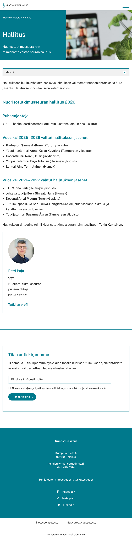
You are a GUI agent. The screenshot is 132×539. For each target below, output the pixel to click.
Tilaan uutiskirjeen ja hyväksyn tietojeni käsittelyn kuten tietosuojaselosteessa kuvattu (59, 388)
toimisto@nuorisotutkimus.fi (66, 463)
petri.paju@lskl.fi (17, 294)
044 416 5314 (66, 467)
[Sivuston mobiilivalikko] (126, 5)
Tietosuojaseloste (47, 522)
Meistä (16, 17)
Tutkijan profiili (19, 304)
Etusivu (7, 17)
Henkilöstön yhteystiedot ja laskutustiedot (66, 479)
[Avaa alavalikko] (124, 72)
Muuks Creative (76, 534)
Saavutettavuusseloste (81, 522)
